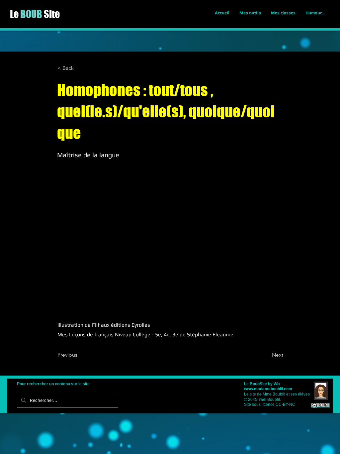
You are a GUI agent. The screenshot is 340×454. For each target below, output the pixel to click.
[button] (79, 68)
